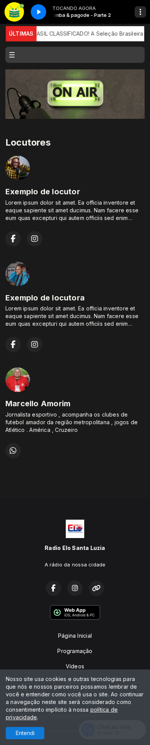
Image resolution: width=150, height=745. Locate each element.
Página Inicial (75, 635)
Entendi (25, 733)
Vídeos (75, 666)
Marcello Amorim (37, 403)
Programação (74, 651)
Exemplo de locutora (45, 297)
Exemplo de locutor (42, 191)
